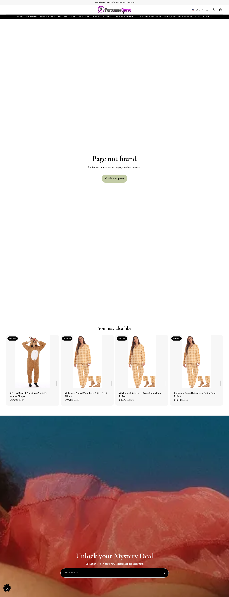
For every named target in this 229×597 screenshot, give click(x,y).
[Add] (56, 383)
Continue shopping (114, 178)
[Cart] (220, 9)
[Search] (207, 9)
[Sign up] (164, 573)
